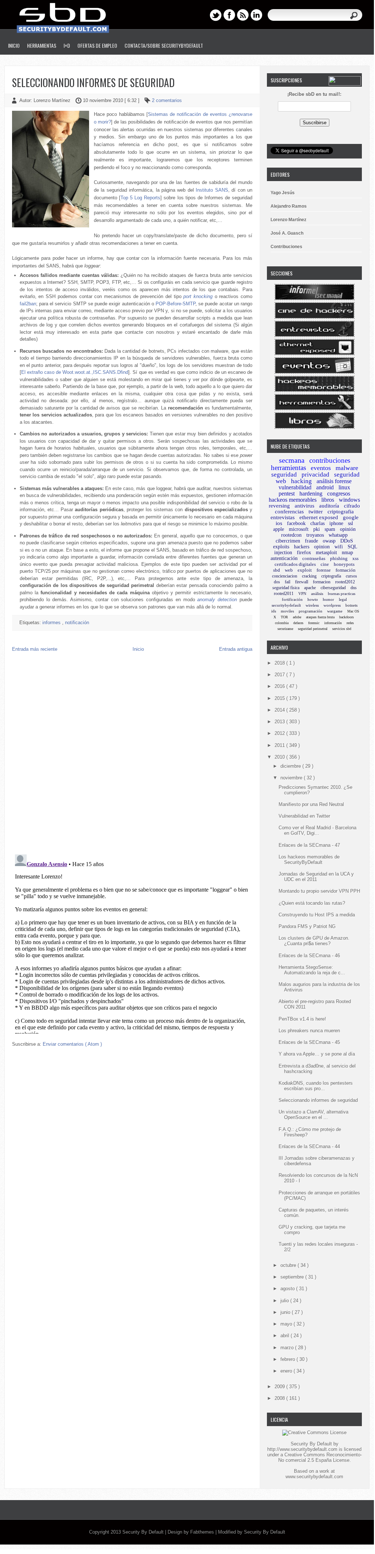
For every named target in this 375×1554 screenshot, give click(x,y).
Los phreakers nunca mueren (309, 1030)
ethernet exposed (318, 517)
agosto (288, 1288)
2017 (280, 674)
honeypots (344, 564)
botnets (351, 605)
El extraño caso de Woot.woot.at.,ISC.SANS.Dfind (75, 372)
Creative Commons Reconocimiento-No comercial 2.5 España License (320, 1457)
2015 (280, 698)
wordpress (332, 605)
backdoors (346, 617)
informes (52, 622)
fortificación (292, 599)
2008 (280, 1398)
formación (346, 570)
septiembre (292, 1277)
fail (287, 581)
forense (324, 570)
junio (286, 1312)
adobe (297, 617)
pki (316, 529)
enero (287, 1371)
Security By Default (143, 1532)
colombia (281, 623)
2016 (280, 686)
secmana (292, 460)
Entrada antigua (235, 649)
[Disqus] (132, 755)
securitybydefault (286, 605)
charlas (317, 523)
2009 (280, 1386)
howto (312, 599)
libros (327, 500)
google (351, 517)
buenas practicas (341, 593)
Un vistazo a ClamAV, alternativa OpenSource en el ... (313, 1114)
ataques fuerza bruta (320, 617)
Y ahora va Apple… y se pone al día (317, 1054)
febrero (288, 1359)
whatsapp (338, 535)
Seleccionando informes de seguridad (93, 82)
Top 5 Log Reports (140, 197)
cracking (309, 576)
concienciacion (284, 576)
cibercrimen (288, 541)
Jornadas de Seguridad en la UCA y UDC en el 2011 (316, 876)
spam (330, 529)
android (325, 487)
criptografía (331, 576)
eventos (321, 467)
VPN (302, 593)
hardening (310, 493)
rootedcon (291, 535)
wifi (338, 546)
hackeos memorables (293, 500)
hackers (301, 546)
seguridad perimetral (313, 629)
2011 (280, 745)
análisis (317, 593)
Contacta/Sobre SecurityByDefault (164, 45)
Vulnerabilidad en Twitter (304, 816)
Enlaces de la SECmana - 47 (309, 845)
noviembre (292, 777)
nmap (347, 552)
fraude (311, 541)
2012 (280, 733)
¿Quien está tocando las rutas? (312, 903)
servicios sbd (341, 629)
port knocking (198, 296)
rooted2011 (284, 593)
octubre (289, 1265)
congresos (338, 493)
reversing (279, 506)
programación (310, 611)
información (333, 623)
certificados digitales (295, 564)
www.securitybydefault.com (314, 1476)
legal (343, 599)
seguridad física (285, 587)
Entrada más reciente (34, 649)
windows (349, 500)
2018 (280, 663)
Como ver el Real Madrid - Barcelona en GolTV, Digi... (317, 830)
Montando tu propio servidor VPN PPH (319, 891)
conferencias (289, 511)
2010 (280, 757)
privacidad (315, 474)
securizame (285, 629)
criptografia (341, 511)
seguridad (284, 474)
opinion (322, 546)
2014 (280, 710)
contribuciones (329, 460)
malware (347, 467)
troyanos (315, 535)
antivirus (304, 506)
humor (328, 599)
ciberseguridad (333, 587)
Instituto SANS (212, 190)
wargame (335, 611)
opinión (348, 529)
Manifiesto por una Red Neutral (311, 804)
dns (354, 587)
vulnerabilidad (295, 487)
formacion (321, 581)
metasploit (326, 552)
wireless (312, 605)
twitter (316, 511)
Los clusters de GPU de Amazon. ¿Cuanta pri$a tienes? (314, 940)
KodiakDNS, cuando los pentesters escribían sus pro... (316, 1085)
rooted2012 (345, 581)
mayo (287, 1324)
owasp (329, 541)
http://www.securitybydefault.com (302, 1449)
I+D (67, 45)
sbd (276, 570)
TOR (284, 617)
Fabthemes (202, 1532)
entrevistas (283, 517)
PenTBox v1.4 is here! (302, 1019)
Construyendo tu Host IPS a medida (317, 914)
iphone (336, 523)
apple (278, 529)
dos (277, 581)
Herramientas (41, 45)
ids (273, 611)
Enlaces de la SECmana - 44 (309, 1146)
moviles (287, 611)
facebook (296, 523)
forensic (313, 623)
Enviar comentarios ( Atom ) (72, 1044)
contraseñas (313, 558)
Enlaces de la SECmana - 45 (309, 1042)
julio (285, 1300)
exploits (281, 546)
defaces (298, 623)
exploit (305, 570)
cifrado (352, 506)
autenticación (284, 558)
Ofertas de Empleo (97, 45)
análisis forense (334, 481)
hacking (301, 481)
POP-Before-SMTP (175, 303)
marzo (287, 1347)
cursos (351, 576)
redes (350, 623)
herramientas (288, 467)
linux (344, 487)
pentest (287, 493)
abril (285, 1335)
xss (355, 558)
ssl (350, 523)
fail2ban (28, 303)
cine (325, 564)
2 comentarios (167, 100)
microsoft (299, 529)
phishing (339, 558)
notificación (77, 622)
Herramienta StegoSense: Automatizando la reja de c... (312, 969)
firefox (304, 552)
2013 (280, 721)
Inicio (14, 45)
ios (279, 523)
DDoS (346, 541)
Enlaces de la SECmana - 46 (309, 955)
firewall (301, 581)
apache (310, 587)
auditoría (329, 506)
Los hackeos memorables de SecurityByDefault (309, 859)
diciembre (291, 766)
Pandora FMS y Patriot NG (307, 926)
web (289, 570)
